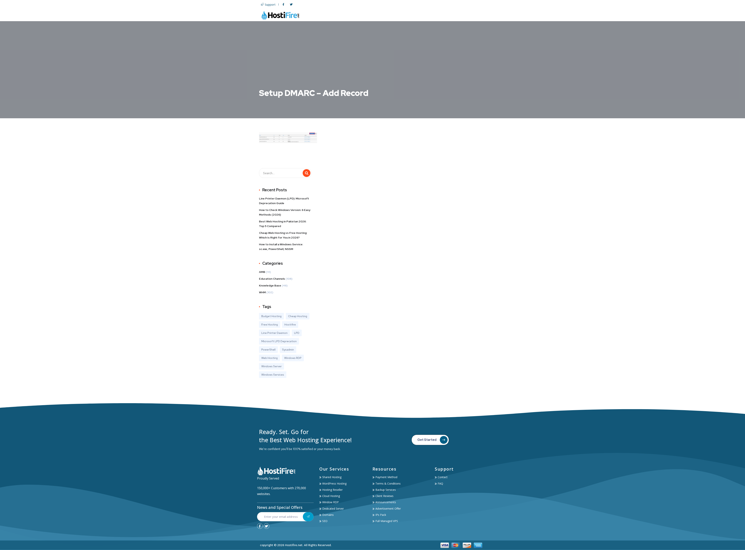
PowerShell (268, 349)
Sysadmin (288, 349)
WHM (262, 292)
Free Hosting (269, 324)
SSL (423, 15)
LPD (296, 333)
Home (347, 15)
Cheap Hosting (297, 316)
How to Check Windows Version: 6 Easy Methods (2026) (284, 212)
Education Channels (272, 278)
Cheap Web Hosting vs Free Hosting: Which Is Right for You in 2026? (283, 235)
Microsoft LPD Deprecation (279, 341)
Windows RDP (292, 358)
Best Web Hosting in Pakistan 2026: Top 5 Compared (282, 224)
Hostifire (290, 324)
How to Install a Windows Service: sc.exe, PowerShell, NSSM (281, 247)
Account (457, 15)
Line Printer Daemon (274, 333)
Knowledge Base (270, 285)
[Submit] (308, 516)
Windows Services (272, 374)
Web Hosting (365, 15)
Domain (409, 15)
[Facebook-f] (260, 526)
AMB (262, 272)
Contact (478, 15)
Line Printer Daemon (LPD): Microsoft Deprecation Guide (284, 201)
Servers (389, 15)
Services (436, 15)
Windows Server (271, 366)
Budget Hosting (271, 316)
